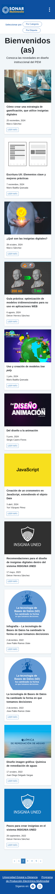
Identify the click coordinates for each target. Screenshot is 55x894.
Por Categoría (32, 24)
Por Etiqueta (31, 30)
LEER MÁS (12, 130)
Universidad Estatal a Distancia (20, 877)
